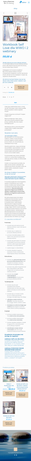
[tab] (15, 103)
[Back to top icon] (15, 449)
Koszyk (8, 441)
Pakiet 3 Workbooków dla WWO (9, 385)
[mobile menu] (28, 2)
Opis (15, 102)
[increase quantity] (11, 87)
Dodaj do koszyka (21, 87)
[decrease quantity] (4, 87)
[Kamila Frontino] (8, 2)
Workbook (11, 92)
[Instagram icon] (16, 455)
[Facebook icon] (14, 455)
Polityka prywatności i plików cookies (16, 435)
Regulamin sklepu (11, 438)
